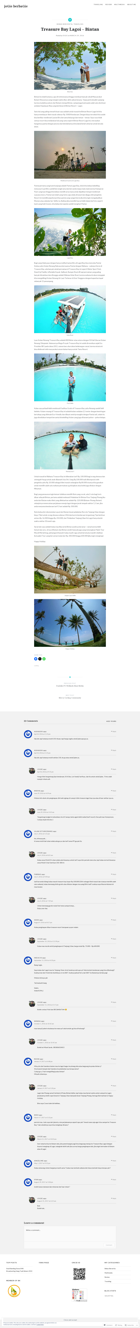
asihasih (38, 731)
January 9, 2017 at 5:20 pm (46, 1088)
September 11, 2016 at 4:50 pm (44, 960)
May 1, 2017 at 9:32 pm (42, 1163)
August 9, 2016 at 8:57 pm (43, 922)
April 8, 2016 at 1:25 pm (42, 753)
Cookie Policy (40, 1324)
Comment (109, 1245)
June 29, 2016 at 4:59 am (42, 793)
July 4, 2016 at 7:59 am (45, 901)
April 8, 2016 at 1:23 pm (42, 734)
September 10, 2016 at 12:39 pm (48, 941)
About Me (131, 4)
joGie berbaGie (16, 6)
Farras (37, 874)
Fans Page (44, 1263)
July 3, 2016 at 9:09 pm (42, 877)
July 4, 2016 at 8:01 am (45, 855)
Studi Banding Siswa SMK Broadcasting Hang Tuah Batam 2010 (19, 1270)
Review (108, 4)
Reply (114, 731)
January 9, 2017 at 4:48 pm (43, 1061)
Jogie (65, 35)
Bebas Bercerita (65, 24)
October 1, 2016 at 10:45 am (47, 1042)
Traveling (98, 4)
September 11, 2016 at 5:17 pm (47, 1005)
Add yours (111, 721)
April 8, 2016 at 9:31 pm (45, 772)
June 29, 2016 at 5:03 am (45, 812)
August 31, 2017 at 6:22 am (46, 1201)
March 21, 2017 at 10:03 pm (46, 1139)
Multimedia (119, 4)
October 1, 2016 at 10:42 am (44, 1024)
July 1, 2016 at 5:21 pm (42, 834)
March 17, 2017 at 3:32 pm (43, 1117)
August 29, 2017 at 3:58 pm (43, 1182)
